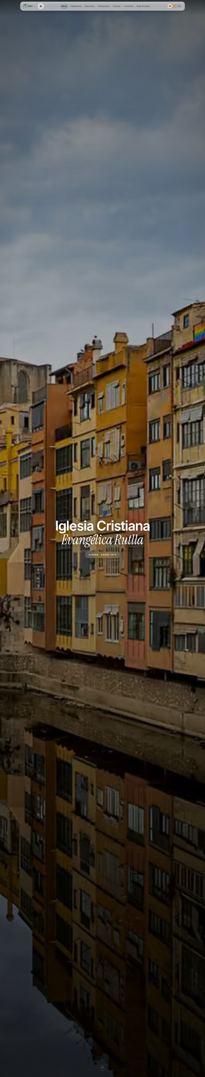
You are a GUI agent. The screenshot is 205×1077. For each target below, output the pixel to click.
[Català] (175, 6)
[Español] (170, 6)
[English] (179, 6)
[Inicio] (28, 6)
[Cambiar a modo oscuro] (41, 6)
